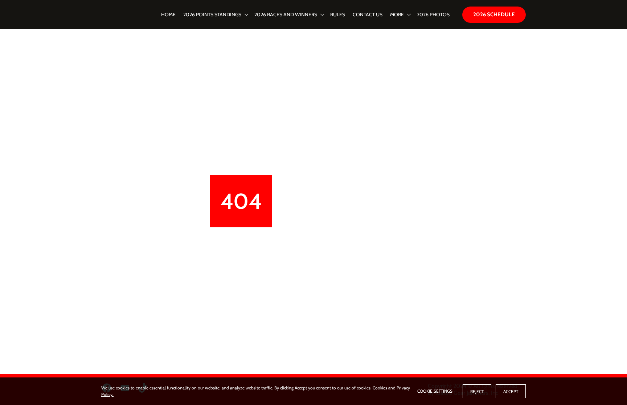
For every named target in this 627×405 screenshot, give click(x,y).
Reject (477, 391)
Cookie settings (434, 391)
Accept (510, 391)
